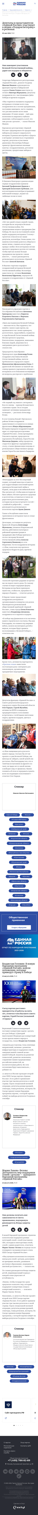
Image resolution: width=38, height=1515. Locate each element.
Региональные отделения (9, 1446)
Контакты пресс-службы (10, 1452)
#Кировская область (19, 891)
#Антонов (19, 848)
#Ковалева (19, 895)
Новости (27, 10)
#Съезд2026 (19, 1162)
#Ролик (19, 867)
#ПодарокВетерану (19, 819)
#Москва (10, 1367)
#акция (27, 815)
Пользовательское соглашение (19, 1491)
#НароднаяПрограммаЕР (19, 1371)
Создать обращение (19, 927)
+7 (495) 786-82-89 (19, 1460)
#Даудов (12, 876)
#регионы (19, 824)
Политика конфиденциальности (19, 1492)
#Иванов (12, 834)
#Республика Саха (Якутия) (19, 853)
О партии (7, 1442)
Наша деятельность (16, 10)
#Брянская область (19, 881)
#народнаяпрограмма (19, 1157)
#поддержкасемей (19, 1381)
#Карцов (12, 905)
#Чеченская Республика (19, 872)
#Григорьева (19, 857)
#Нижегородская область (19, 843)
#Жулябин (26, 905)
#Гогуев (26, 834)
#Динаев (26, 876)
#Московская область (19, 900)
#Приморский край (19, 862)
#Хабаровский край (19, 829)
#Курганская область (19, 838)
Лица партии (25, 1442)
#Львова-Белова (19, 1376)
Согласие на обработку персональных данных (19, 1497)
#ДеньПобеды (12, 815)
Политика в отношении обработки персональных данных (19, 1495)
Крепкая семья (9, 664)
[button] (16, 1425)
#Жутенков (19, 886)
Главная (4, 10)
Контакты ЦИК (25, 1446)
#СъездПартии (26, 1367)
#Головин (19, 1153)
